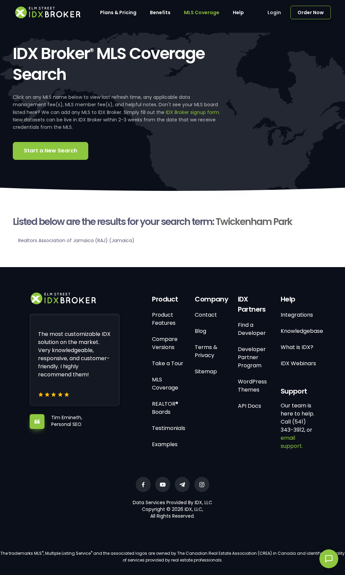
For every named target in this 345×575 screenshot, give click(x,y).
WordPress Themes (252, 386)
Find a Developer (252, 329)
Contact (206, 315)
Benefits (160, 12)
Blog (200, 331)
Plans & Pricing (118, 12)
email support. (292, 442)
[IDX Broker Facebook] (143, 484)
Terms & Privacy (206, 351)
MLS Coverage (201, 12)
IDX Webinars (298, 363)
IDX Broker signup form (192, 112)
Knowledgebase (302, 331)
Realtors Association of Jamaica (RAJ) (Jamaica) (76, 240)
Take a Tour (167, 363)
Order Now (310, 12)
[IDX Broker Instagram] (201, 484)
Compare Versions (165, 343)
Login (274, 12)
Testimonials (168, 428)
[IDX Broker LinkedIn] (182, 484)
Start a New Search (50, 150)
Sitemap (206, 371)
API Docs (249, 406)
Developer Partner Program (252, 357)
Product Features (164, 319)
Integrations (297, 315)
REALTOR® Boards (165, 408)
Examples (165, 444)
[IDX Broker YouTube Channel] (162, 484)
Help (238, 12)
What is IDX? (297, 347)
